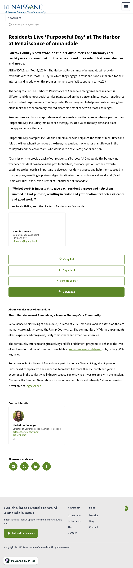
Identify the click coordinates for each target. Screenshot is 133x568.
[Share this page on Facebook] (46, 466)
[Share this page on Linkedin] (35, 466)
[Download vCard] (59, 412)
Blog (91, 521)
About (71, 527)
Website (93, 515)
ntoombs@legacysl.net (25, 241)
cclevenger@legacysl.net (26, 431)
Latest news (75, 515)
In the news (74, 521)
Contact (72, 533)
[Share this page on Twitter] (24, 466)
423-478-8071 (19, 435)
